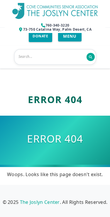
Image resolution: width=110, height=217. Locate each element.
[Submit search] (91, 57)
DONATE (40, 36)
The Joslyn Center (40, 202)
